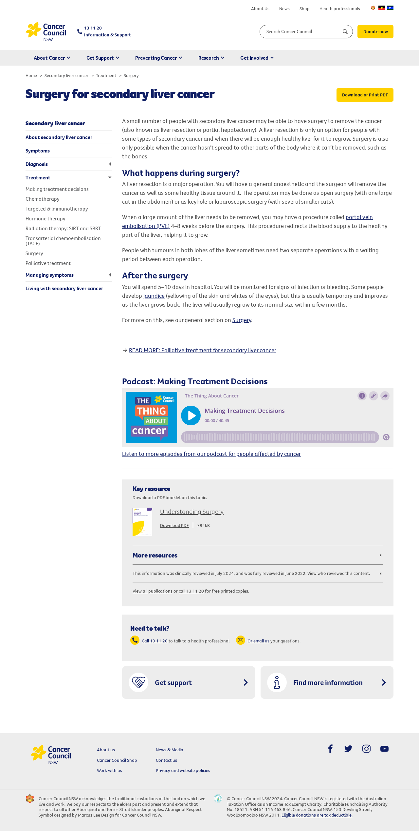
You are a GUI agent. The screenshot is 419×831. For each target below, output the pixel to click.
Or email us (258, 641)
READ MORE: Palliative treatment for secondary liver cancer (202, 350)
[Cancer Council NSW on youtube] (384, 749)
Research (208, 57)
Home (31, 75)
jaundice (154, 295)
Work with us (109, 770)
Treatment (106, 75)
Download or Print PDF (365, 95)
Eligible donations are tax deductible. (317, 815)
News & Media (169, 750)
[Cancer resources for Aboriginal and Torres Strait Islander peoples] (381, 8)
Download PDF (174, 525)
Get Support (100, 57)
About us (106, 750)
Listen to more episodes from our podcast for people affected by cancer (211, 453)
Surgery (241, 320)
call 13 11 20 (191, 591)
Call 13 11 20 (155, 641)
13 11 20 (107, 31)
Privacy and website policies (183, 770)
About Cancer (49, 57)
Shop (305, 8)
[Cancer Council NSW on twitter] (348, 749)
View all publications (153, 591)
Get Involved (254, 57)
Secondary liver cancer (66, 75)
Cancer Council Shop (117, 760)
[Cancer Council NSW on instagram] (366, 749)
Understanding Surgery (192, 511)
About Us (260, 8)
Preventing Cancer (156, 57)
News (284, 8)
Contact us (166, 760)
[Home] (46, 31)
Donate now (375, 31)
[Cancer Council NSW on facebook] (330, 749)
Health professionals (339, 8)
